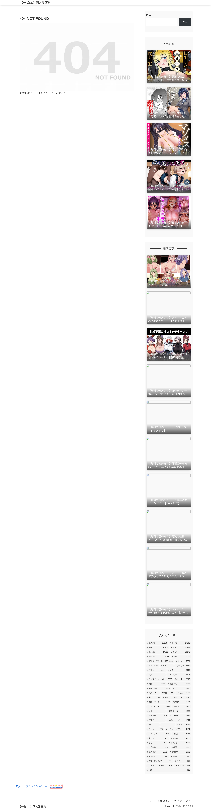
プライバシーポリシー (183, 801)
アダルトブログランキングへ (32, 786)
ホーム (152, 801)
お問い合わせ (164, 801)
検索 (148, 15)
